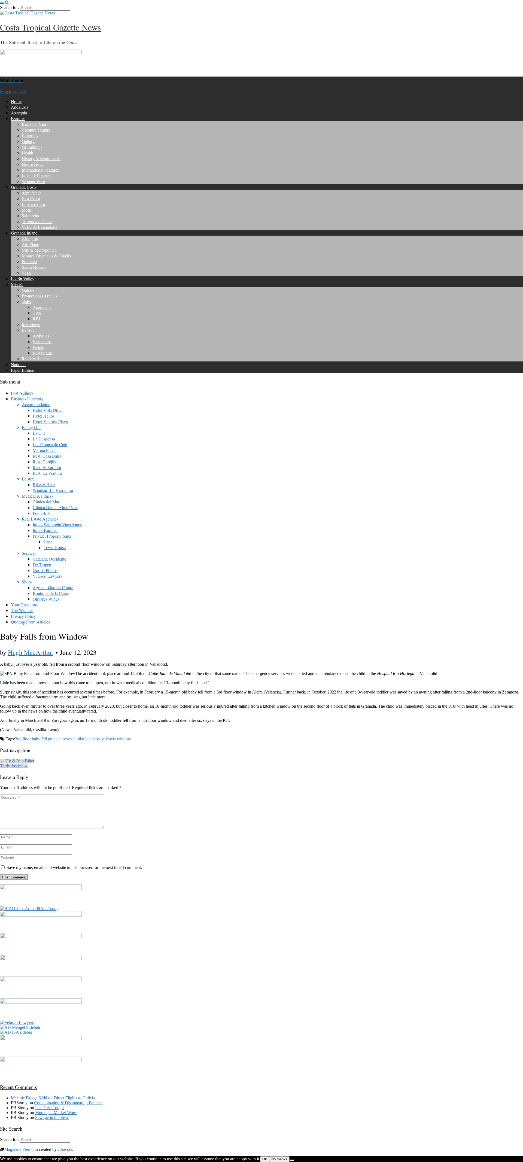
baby (36, 739)
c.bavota (65, 1149)
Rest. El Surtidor (47, 467)
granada (55, 739)
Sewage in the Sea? (52, 1117)
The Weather (22, 610)
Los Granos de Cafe (50, 444)
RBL (37, 318)
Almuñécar (31, 193)
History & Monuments (41, 158)
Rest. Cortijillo (45, 461)
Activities (41, 336)
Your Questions (24, 604)
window (124, 739)
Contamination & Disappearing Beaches (68, 1102)
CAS (37, 313)
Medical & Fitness (37, 496)
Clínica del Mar (46, 501)
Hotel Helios (43, 416)
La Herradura (33, 204)
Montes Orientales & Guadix (46, 255)
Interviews (31, 324)
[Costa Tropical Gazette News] (27, 13)
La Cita (39, 433)
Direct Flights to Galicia (74, 1098)
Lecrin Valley (22, 278)
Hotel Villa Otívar (48, 410)
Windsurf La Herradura (53, 490)
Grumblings (32, 147)
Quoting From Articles (30, 622)
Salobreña (30, 215)
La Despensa (44, 439)
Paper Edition (22, 370)
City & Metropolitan (39, 250)
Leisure (28, 330)
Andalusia (19, 107)
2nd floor (23, 739)
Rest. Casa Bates (47, 456)
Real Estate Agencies (40, 519)
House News (33, 164)
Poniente (29, 261)
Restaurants (43, 353)
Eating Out (31, 427)
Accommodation (36, 404)
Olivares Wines (46, 599)
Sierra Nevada (34, 267)
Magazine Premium (21, 1149)
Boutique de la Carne (51, 593)
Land (48, 542)
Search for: (9, 7)
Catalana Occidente (49, 559)
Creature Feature (36, 130)
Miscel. (17, 284)
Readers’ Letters (36, 358)
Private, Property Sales (52, 536)
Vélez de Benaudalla (39, 227)
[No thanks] (292, 1160)
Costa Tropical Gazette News (50, 27)
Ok (264, 1159)
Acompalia (42, 307)
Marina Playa (44, 450)
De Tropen (42, 564)
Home (16, 101)
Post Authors (22, 393)
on (32, 1098)
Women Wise (33, 181)
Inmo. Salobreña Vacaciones (57, 524)
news (67, 739)
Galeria (28, 290)
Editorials (30, 135)
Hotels (38, 347)
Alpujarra (30, 238)
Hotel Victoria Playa (50, 421)
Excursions (42, 341)
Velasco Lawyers (47, 576)
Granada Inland (24, 233)
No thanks (279, 1159)
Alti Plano (30, 244)
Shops (27, 582)
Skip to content (13, 91)
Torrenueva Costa (37, 221)
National (18, 364)
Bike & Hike (44, 484)
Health (27, 153)
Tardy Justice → (14, 765)
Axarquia (19, 112)
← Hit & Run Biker (17, 761)
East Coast (31, 198)
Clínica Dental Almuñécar (55, 507)
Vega (26, 273)
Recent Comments (18, 1087)
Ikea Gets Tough (49, 1107)
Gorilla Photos (45, 570)
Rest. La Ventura (47, 473)
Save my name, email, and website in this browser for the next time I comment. (74, 867)
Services (29, 553)
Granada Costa (24, 187)
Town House (55, 547)
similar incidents (87, 739)
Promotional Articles (39, 296)
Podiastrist (41, 513)
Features (18, 118)
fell (44, 739)
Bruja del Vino (34, 124)
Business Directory (27, 398)
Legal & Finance (36, 175)
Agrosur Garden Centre (53, 587)
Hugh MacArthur (30, 652)
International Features (40, 170)
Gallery (28, 141)
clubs (26, 301)
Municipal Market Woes (56, 1112)
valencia (109, 739)
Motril (27, 210)
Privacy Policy (23, 616)
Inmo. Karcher (45, 530)
